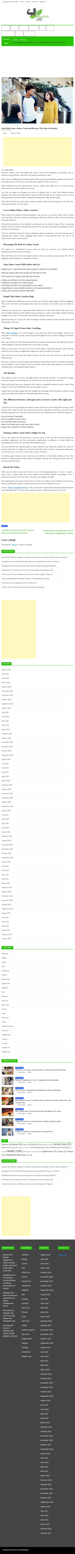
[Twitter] (66, 2)
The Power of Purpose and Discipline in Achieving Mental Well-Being (40, 1070)
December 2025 (7, 691)
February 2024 (7, 785)
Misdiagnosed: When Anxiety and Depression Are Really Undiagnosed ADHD (29, 566)
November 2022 (7, 849)
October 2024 (6, 751)
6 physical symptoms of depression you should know (34, 1131)
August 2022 (6, 862)
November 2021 (7, 900)
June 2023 (5, 819)
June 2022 (5, 870)
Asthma (5, 28)
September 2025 (7, 704)
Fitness (23, 1)
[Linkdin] (71, 2)
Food (42, 28)
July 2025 (5, 712)
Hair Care (5, 1017)
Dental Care (6, 979)
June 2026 (5, 678)
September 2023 (7, 806)
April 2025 (5, 725)
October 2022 (6, 853)
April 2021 (5, 926)
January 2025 (6, 738)
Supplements (6, 1035)
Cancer (4, 962)
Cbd (3, 966)
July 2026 (5, 674)
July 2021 (5, 917)
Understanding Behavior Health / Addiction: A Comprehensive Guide (25, 578)
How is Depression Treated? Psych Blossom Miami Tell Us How (38, 1111)
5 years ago (21, 1123)
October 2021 (6, 904)
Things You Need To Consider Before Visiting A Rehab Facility (38, 1121)
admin (29, 1072)
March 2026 (6, 682)
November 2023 (7, 798)
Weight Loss (42, 1)
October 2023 (6, 802)
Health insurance (8, 1026)
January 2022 (6, 892)
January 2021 (6, 939)
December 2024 (7, 742)
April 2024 (5, 776)
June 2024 (5, 768)
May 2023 (5, 823)
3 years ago (21, 1082)
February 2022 (7, 887)
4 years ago (21, 1113)
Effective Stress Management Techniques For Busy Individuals (38, 1090)
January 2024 (6, 789)
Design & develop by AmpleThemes (16, 1550)
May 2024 (5, 772)
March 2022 (6, 883)
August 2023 (6, 810)
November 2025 (7, 695)
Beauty (14, 28)
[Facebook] (63, 2)
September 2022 (7, 857)
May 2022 (5, 875)
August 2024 (6, 759)
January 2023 (6, 840)
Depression (6, 983)
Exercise (5, 1000)
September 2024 (7, 755)
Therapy (5, 1043)
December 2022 (7, 845)
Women (19, 33)
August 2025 (6, 708)
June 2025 (5, 716)
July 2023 (5, 815)
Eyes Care (5, 1005)
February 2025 (7, 734)
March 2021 (6, 930)
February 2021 (7, 934)
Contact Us (29, 33)
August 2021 (6, 913)
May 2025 (5, 721)
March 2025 (6, 729)
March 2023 (6, 832)
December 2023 (7, 793)
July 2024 (5, 763)
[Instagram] (69, 2)
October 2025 (6, 699)
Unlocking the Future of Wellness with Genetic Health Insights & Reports (27, 574)
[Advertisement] (37, 61)
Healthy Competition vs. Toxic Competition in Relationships (37, 1080)
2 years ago (21, 1072)
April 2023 (5, 827)
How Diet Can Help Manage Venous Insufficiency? (19, 583)
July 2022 (5, 866)
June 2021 (5, 921)
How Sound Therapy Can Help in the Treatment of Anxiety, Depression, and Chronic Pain (43, 1101)
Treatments (34, 1)
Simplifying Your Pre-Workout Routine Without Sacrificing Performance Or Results (30, 561)
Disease (5, 996)
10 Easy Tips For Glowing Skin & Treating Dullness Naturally (23, 587)
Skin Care (5, 1030)
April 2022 (5, 879)
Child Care (5, 971)
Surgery (4, 1039)
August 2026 (6, 670)
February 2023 (7, 836)
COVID (4, 975)
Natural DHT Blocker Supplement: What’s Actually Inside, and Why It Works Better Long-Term (34, 557)
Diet (3, 992)
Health (28, 1)
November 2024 (7, 746)
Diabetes (23, 28)
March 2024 (6, 781)
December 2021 (7, 896)
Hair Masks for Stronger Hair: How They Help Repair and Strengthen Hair (27, 570)
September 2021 (7, 909)
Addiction (5, 953)
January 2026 (6, 687)
